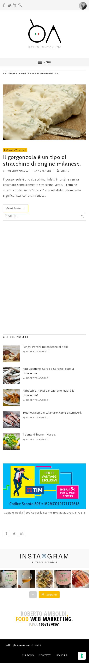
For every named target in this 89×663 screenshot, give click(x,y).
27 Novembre (43, 171)
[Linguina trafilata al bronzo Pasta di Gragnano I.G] (44, 579)
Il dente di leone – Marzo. (39, 434)
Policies (62, 655)
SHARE (64, 171)
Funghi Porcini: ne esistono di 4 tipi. (46, 347)
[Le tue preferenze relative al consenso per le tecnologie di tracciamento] (82, 656)
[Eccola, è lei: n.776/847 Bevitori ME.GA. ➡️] (8, 579)
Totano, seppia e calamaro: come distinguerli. (52, 412)
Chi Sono (28, 655)
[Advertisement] (44, 277)
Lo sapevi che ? (15, 149)
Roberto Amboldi (18, 171)
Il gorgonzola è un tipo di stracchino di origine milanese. (42, 160)
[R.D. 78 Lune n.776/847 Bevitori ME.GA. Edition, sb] (26, 579)
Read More (15, 208)
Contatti (45, 655)
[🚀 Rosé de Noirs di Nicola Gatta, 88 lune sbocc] (62, 579)
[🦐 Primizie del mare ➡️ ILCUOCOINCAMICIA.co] (80, 579)
